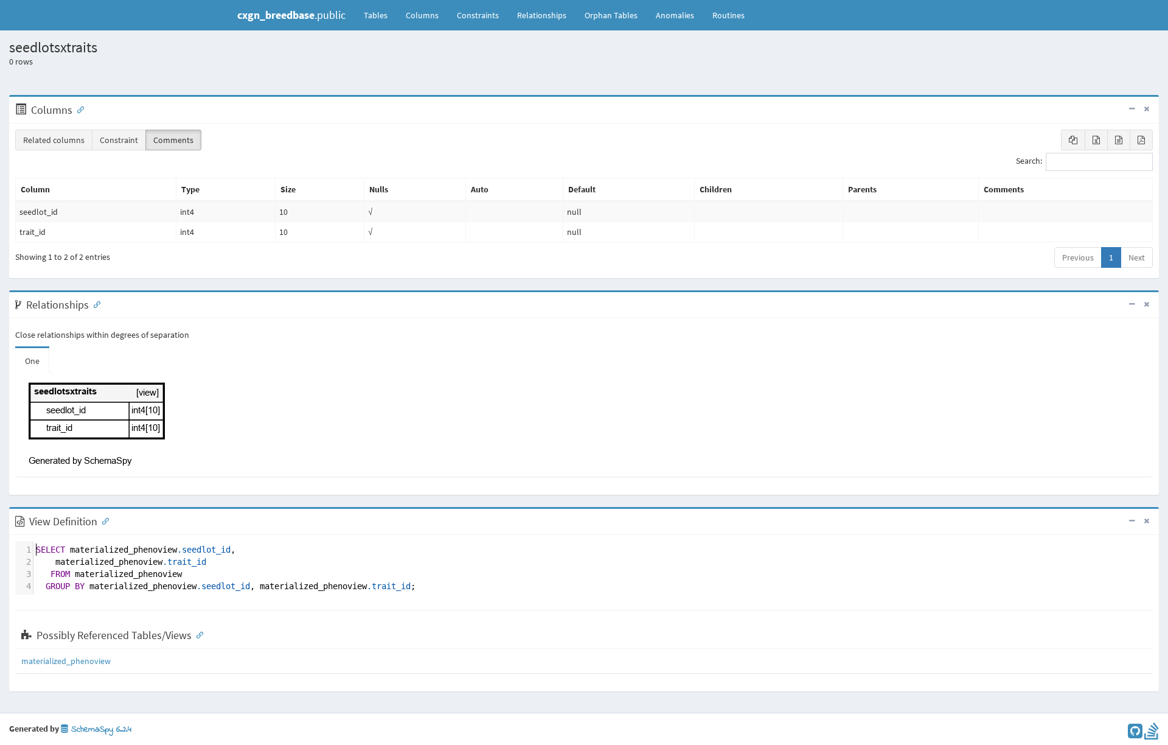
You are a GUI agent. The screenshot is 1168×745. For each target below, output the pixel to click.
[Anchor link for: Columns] (77, 108)
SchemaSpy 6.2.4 (99, 729)
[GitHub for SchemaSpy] (1135, 734)
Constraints (478, 15)
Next (1136, 257)
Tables (380, 15)
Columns (422, 15)
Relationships (541, 15)
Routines (728, 15)
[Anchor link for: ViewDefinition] (102, 520)
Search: (1029, 161)
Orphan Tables (611, 15)
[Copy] (1073, 140)
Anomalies (675, 15)
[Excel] (1096, 140)
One (32, 360)
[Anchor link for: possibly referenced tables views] (197, 634)
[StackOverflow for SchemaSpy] (1151, 734)
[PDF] (1141, 140)
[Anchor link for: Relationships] (94, 303)
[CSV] (1118, 140)
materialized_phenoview (66, 661)
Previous (1078, 257)
